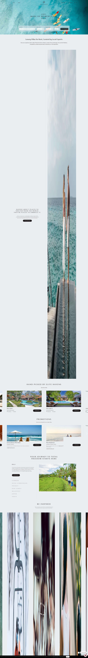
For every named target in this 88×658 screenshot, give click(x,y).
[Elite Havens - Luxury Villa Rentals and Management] (44, 4)
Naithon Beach (48, 410)
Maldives (16, 491)
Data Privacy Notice (55, 656)
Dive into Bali (50, 437)
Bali (14, 464)
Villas (14, 2)
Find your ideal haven (27, 220)
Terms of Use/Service (63, 656)
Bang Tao (8, 410)
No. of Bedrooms (56, 27)
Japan (14, 494)
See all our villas (44, 387)
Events (19, 2)
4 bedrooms (49, 411)
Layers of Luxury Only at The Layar (16, 437)
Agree (68, 656)
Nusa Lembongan (19, 483)
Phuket (11, 410)
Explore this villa (37, 410)
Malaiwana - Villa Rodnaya (53, 408)
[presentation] (1, 398)
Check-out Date (48, 27)
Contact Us (70, 2)
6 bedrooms (9, 411)
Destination (21, 27)
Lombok (15, 480)
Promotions (63, 2)
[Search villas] (74, 2)
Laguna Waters (11, 408)
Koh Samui (17, 488)
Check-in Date (39, 27)
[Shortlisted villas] (76, 2)
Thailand (13, 410)
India (14, 496)
